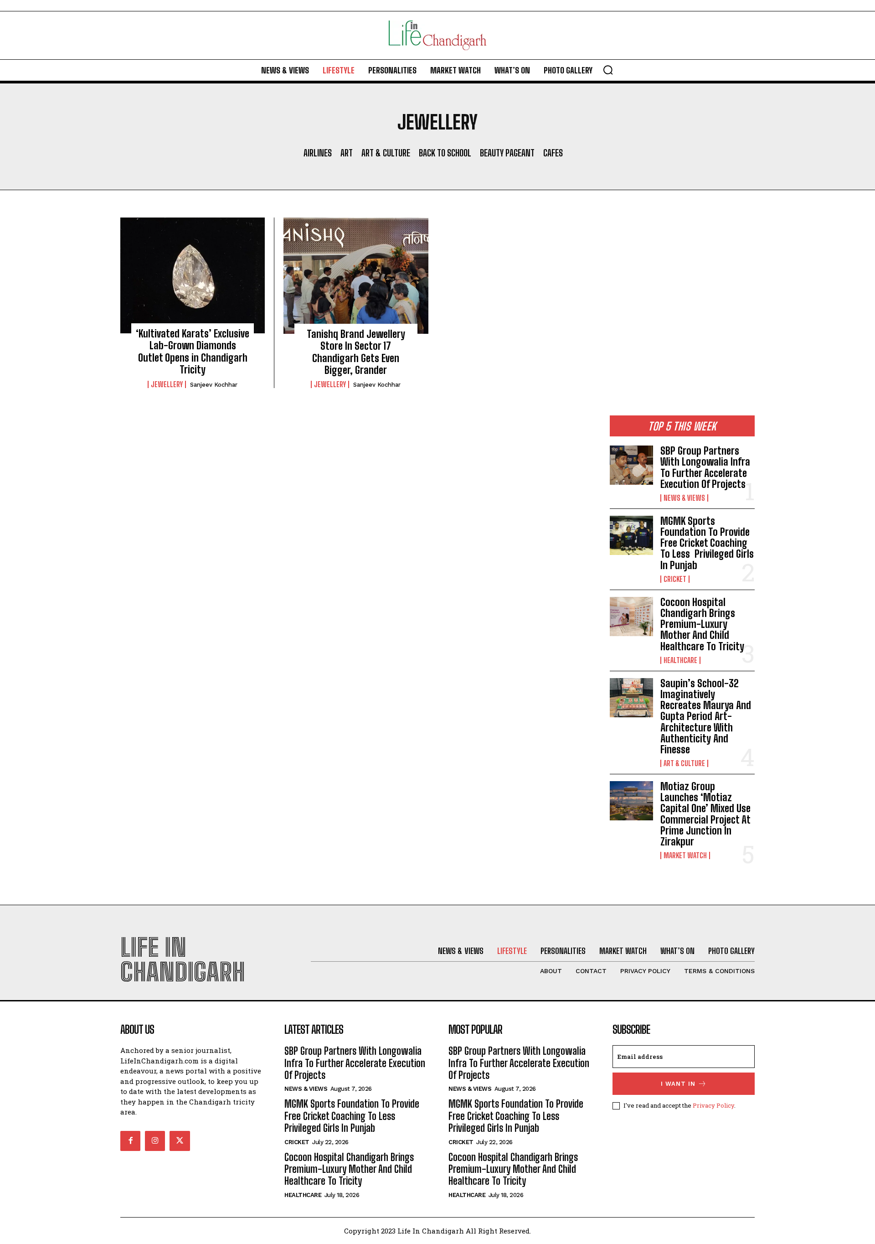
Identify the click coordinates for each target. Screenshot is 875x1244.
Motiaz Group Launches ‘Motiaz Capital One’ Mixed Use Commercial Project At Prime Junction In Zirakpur (705, 814)
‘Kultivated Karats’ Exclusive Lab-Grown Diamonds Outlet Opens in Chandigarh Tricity (192, 351)
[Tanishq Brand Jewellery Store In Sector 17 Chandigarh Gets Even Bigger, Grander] (355, 275)
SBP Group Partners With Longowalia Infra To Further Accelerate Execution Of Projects (705, 467)
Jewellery (167, 384)
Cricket (675, 579)
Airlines (318, 152)
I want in (678, 1083)
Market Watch (685, 855)
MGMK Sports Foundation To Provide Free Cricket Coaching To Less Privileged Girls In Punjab (707, 543)
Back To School (445, 152)
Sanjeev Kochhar (213, 384)
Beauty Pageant (507, 152)
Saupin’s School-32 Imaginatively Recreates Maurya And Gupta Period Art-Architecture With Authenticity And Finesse (705, 716)
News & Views (684, 498)
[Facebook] (130, 1141)
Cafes (553, 152)
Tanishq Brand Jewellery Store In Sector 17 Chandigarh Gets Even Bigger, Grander (356, 352)
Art (346, 152)
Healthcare (680, 660)
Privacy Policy (713, 1105)
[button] (608, 70)
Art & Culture (385, 152)
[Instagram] (155, 1141)
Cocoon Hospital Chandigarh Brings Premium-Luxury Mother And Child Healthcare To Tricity (702, 624)
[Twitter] (180, 1141)
